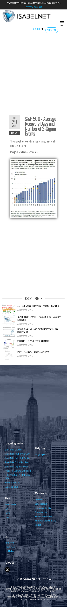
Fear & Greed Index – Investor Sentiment (32, 352)
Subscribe (51, 30)
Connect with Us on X (33, 6)
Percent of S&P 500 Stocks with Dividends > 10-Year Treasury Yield (37, 330)
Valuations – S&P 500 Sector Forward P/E (33, 340)
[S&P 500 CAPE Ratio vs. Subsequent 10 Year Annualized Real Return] (8, 320)
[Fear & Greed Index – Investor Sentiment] (8, 355)
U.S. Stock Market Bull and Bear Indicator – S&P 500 (38, 305)
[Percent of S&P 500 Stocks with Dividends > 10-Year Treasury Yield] (8, 332)
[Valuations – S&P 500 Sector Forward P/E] (8, 344)
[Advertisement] (33, 74)
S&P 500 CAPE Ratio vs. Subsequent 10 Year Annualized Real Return (39, 318)
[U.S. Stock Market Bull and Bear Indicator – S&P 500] (8, 309)
